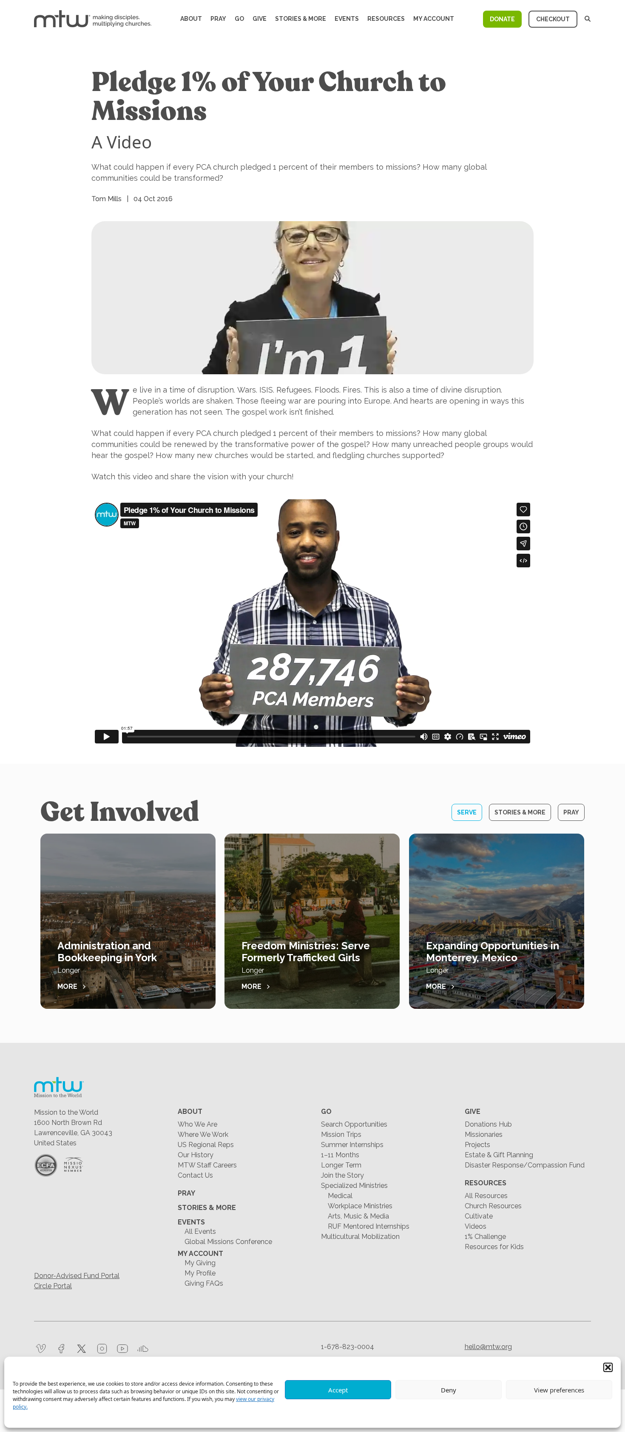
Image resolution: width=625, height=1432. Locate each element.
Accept (338, 1390)
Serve (467, 812)
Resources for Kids (494, 1247)
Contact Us (195, 1175)
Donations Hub (488, 1124)
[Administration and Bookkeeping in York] (128, 921)
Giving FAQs (204, 1283)
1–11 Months (340, 1155)
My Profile (200, 1273)
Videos (475, 1226)
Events (347, 18)
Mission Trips (341, 1134)
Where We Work (203, 1134)
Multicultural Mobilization (360, 1237)
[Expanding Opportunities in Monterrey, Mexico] (496, 921)
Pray (218, 18)
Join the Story (342, 1175)
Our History (195, 1155)
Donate (502, 19)
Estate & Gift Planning (499, 1155)
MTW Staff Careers (207, 1165)
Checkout (553, 19)
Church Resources (493, 1206)
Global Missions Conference (228, 1242)
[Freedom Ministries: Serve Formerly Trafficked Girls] (312, 921)
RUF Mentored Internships (368, 1226)
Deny (448, 1390)
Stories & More (300, 18)
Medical (340, 1196)
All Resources (486, 1196)
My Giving (200, 1263)
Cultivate (479, 1216)
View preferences (559, 1390)
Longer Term (341, 1165)
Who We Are (197, 1124)
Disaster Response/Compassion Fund (525, 1165)
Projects (477, 1145)
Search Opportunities (354, 1124)
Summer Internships (352, 1145)
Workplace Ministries (360, 1206)
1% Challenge (485, 1237)
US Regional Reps (206, 1145)
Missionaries (484, 1134)
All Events (200, 1231)
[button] (608, 1367)
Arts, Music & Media (358, 1216)
